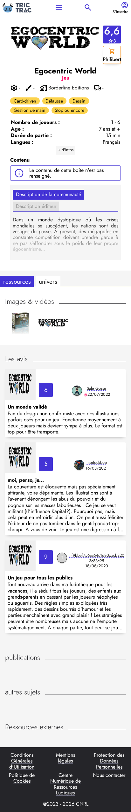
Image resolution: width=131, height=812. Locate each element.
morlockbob (96, 462)
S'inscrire (120, 12)
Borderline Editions (68, 88)
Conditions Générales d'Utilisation (21, 761)
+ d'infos (65, 150)
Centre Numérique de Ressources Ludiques (65, 784)
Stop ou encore (69, 110)
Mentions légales (65, 758)
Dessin (79, 101)
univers (48, 281)
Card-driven (25, 101)
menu (59, 7)
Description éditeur (36, 206)
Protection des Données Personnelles (109, 761)
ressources (17, 281)
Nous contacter (109, 775)
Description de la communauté (48, 194)
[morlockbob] (79, 465)
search (88, 7)
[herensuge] (77, 391)
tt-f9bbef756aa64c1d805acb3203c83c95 (96, 558)
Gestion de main (29, 110)
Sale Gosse (96, 388)
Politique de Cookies (22, 778)
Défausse (54, 101)
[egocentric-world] (20, 384)
